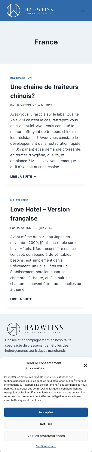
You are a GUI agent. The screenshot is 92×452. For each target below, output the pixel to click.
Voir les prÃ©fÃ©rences (46, 436)
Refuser (46, 424)
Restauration (21, 77)
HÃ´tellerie (19, 200)
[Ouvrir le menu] (83, 10)
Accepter (46, 412)
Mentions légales (46, 446)
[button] (85, 366)
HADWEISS (23, 105)
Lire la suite (23, 176)
